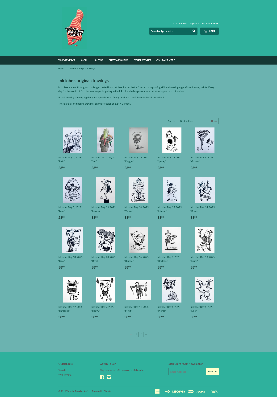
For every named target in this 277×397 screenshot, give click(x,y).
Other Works (142, 60)
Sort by (171, 121)
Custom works (118, 60)
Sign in (193, 23)
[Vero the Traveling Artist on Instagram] (109, 378)
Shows (98, 60)
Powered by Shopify (101, 391)
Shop (83, 60)
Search (62, 370)
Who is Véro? (66, 60)
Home (61, 68)
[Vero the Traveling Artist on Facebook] (102, 378)
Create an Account (210, 23)
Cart (211, 30)
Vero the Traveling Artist (77, 391)
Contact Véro (165, 60)
